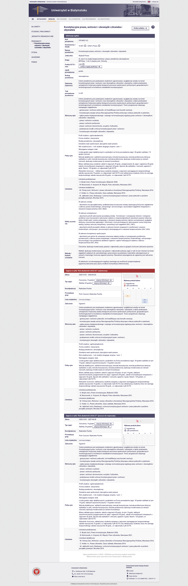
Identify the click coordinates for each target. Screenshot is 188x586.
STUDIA (34, 52)
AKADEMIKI (35, 57)
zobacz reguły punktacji (88, 67)
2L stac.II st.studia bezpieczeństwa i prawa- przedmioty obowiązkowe (104, 59)
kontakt (131, 571)
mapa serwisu (133, 576)
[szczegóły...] (140, 276)
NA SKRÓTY (35, 27)
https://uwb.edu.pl (79, 576)
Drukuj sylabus (139, 28)
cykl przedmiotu (132, 286)
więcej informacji (102, 280)
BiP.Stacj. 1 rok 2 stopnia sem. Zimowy (93, 61)
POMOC (34, 62)
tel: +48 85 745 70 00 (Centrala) (83, 574)
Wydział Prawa (84, 56)
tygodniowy (130, 284)
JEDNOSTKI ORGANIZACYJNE (42, 36)
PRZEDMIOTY (36, 41)
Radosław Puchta (85, 289)
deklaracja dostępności (136, 573)
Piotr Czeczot (84, 294)
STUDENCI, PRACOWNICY (40, 32)
